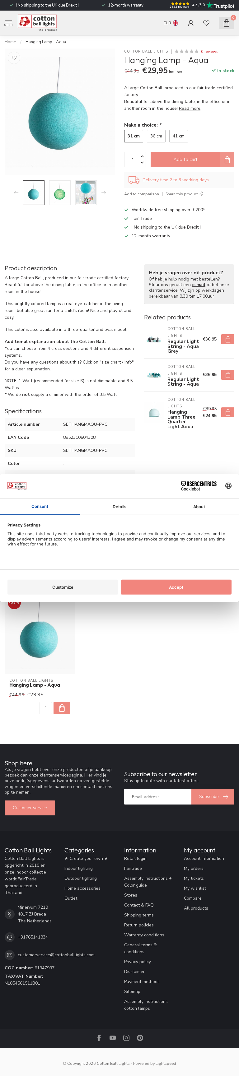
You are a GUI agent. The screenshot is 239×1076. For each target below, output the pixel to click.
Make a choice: (142, 125)
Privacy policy (137, 962)
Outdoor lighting (80, 878)
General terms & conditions (140, 948)
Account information (204, 858)
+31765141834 (33, 937)
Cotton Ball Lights (146, 51)
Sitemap (132, 992)
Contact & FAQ (139, 905)
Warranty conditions (144, 935)
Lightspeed (166, 1063)
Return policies (139, 925)
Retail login (135, 858)
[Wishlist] (206, 23)
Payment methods (142, 982)
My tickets (194, 878)
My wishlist (195, 888)
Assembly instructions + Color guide (148, 881)
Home (10, 42)
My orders (194, 868)
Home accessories (82, 888)
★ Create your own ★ (86, 858)
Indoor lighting (78, 868)
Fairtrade (133, 868)
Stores (130, 895)
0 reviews (209, 51)
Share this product (182, 194)
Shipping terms (139, 915)
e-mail (198, 285)
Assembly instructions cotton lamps (146, 1005)
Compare (193, 898)
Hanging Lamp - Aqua (46, 42)
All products (196, 908)
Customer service (30, 808)
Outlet (70, 898)
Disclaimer (134, 972)
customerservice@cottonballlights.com (56, 955)
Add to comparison (141, 194)
